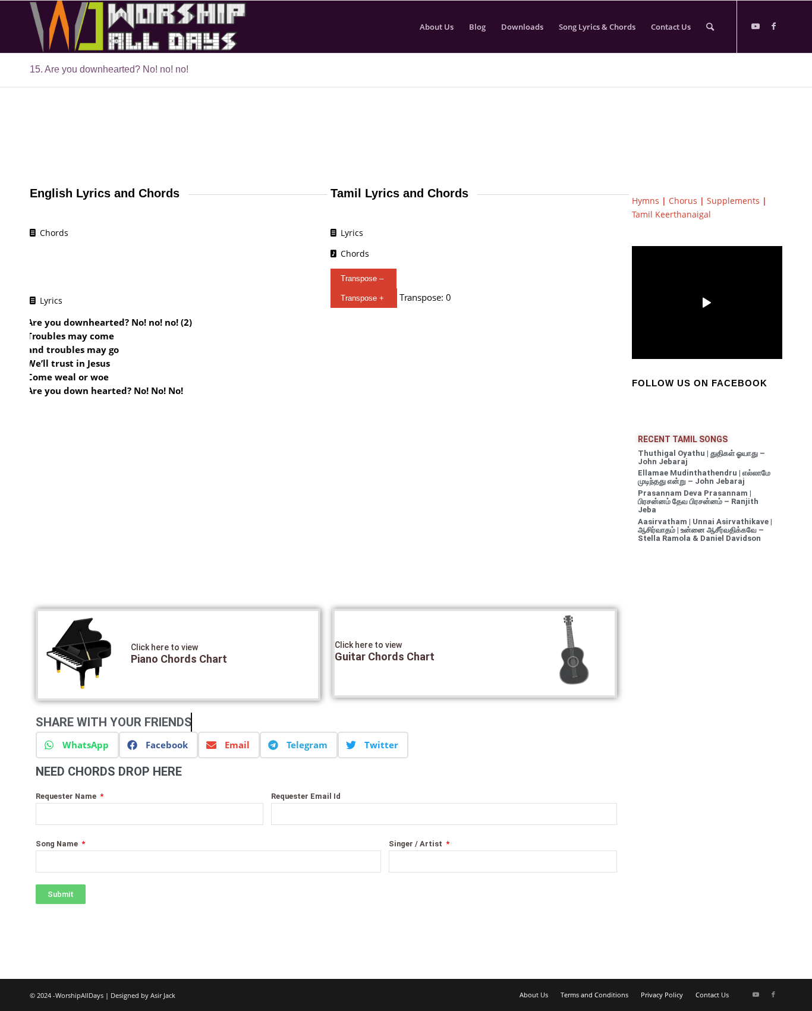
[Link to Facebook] (773, 26)
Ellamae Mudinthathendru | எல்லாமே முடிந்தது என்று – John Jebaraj (704, 477)
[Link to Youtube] (755, 26)
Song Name (58, 843)
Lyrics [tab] (51, 300)
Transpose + (362, 298)
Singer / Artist (416, 843)
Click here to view (164, 647)
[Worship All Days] (150, 27)
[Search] (710, 27)
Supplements (733, 200)
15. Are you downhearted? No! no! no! (109, 69)
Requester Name (67, 796)
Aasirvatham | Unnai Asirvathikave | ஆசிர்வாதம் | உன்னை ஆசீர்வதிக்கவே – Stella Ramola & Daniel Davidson (705, 530)
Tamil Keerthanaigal (671, 214)
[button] (77, 745)
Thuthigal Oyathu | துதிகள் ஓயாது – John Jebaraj (701, 457)
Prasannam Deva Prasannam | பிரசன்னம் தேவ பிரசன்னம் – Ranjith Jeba (698, 502)
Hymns (645, 200)
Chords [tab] (54, 232)
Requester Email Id (306, 796)
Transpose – (362, 278)
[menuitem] (436, 27)
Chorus (683, 200)
